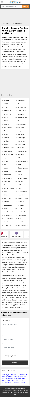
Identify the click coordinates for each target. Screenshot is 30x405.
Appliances (8, 23)
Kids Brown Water (20, 378)
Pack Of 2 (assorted (19, 376)
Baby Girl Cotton (17, 380)
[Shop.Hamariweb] (15, 2)
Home (2, 23)
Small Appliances (17, 23)
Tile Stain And (6, 380)
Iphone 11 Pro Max (8, 374)
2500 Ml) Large (7, 376)
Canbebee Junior (8, 382)
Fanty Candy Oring (20, 374)
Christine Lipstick (7, 378)
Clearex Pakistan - (20, 382)
